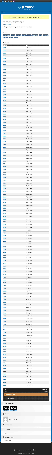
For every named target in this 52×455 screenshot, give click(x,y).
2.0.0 (4, 272)
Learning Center (24, 450)
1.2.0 (4, 283)
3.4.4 (4, 81)
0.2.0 (4, 382)
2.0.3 (4, 255)
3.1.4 (4, 158)
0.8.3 (4, 377)
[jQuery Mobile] (8, 1)
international (7, 35)
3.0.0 (4, 208)
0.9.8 (4, 349)
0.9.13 (4, 341)
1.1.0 (4, 324)
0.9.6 (4, 355)
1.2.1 (4, 277)
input (11, 37)
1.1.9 (4, 299)
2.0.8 (4, 230)
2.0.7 (4, 236)
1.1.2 (4, 319)
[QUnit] (13, 1)
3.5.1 (4, 59)
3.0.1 (4, 200)
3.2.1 (4, 142)
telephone (35, 35)
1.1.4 (4, 313)
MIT (5, 433)
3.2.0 (4, 150)
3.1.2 (4, 175)
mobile (6, 37)
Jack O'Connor (7, 24)
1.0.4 (4, 330)
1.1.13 (4, 288)
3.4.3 (4, 92)
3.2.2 (4, 133)
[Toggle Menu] (49, 1)
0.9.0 (4, 374)
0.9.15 (4, 335)
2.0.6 (4, 241)
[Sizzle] (11, 1)
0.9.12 (4, 343)
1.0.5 (4, 327)
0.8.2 (4, 379)
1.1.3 (4, 316)
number (46, 35)
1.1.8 (4, 302)
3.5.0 (4, 70)
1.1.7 (4, 305)
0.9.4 (4, 360)
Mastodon (37, 449)
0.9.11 (4, 346)
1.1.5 (4, 310)
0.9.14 (4, 338)
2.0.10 (4, 216)
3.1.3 (4, 166)
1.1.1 (4, 321)
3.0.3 (4, 183)
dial (24, 35)
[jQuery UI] (5, 1)
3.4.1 (4, 114)
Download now (10, 394)
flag (16, 37)
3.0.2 (4, 191)
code (29, 35)
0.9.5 (4, 357)
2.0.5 (4, 244)
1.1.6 (4, 308)
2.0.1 (4, 266)
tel (41, 35)
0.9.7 (4, 352)
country (19, 35)
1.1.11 (4, 294)
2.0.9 (4, 225)
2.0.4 (4, 249)
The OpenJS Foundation (29, 453)
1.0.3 (4, 332)
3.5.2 (4, 48)
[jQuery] (3, 1)
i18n (14, 35)
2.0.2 (4, 261)
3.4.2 (4, 103)
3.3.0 (4, 125)
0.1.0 (4, 385)
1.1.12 (4, 291)
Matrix (31, 450)
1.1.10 (4, 296)
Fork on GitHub (10, 398)
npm (42, 17)
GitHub (16, 450)
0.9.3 (4, 366)
